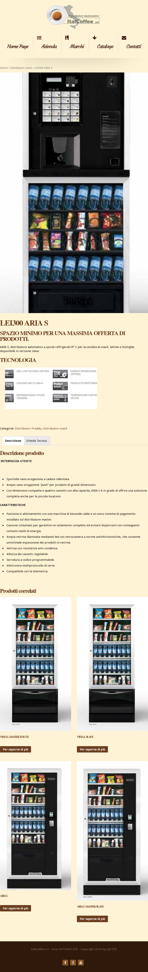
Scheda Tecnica (36, 440)
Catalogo (105, 46)
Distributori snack (21, 68)
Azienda (49, 46)
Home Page (17, 46)
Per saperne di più (15, 749)
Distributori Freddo (28, 428)
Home (4, 68)
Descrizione (13, 440)
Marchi (77, 46)
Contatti (133, 46)
